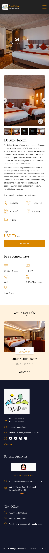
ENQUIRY (23, 243)
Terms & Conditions (38, 548)
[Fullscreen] (40, 121)
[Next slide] (44, 100)
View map (8, 444)
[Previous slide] (4, 100)
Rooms (21, 44)
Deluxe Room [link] (32, 44)
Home (14, 44)
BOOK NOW (23, 372)
